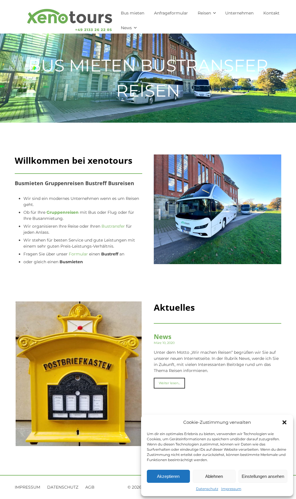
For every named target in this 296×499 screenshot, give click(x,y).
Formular (78, 254)
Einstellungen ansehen (263, 476)
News (162, 336)
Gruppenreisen (63, 212)
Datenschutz (207, 489)
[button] (284, 422)
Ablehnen (214, 476)
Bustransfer (113, 226)
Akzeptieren (168, 476)
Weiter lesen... (169, 383)
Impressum (231, 489)
